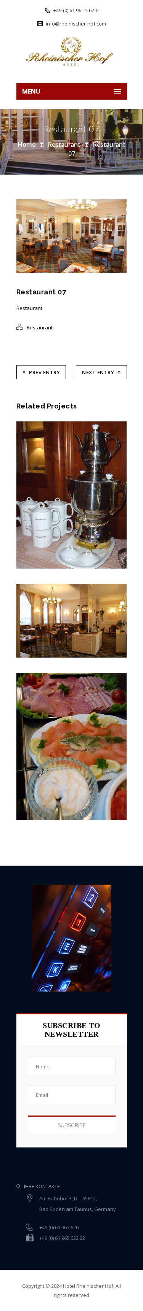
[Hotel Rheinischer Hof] (71, 51)
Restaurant (64, 144)
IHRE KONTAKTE (42, 1186)
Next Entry (98, 372)
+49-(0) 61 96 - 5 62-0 (75, 10)
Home (26, 144)
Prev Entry (44, 372)
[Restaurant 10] (18, 495)
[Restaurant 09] (18, 620)
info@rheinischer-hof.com (75, 23)
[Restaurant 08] (18, 746)
